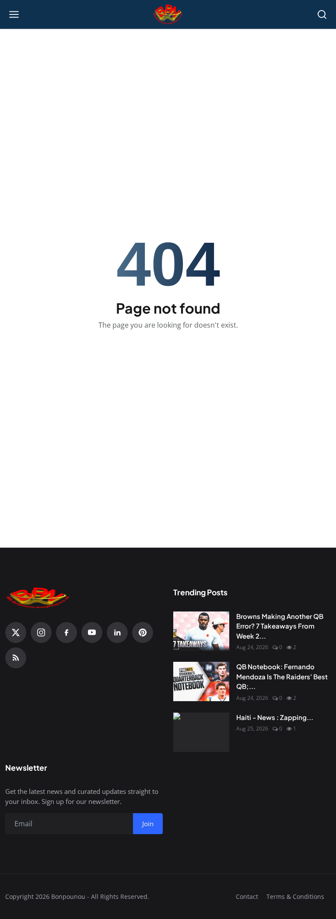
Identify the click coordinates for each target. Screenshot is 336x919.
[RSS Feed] (15, 657)
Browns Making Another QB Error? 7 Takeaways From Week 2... (279, 626)
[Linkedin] (117, 632)
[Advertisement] (168, 92)
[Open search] (322, 14)
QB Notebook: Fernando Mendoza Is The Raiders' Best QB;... (282, 676)
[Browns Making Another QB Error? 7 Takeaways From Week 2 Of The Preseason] (201, 631)
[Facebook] (66, 632)
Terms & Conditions (295, 896)
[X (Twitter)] (15, 632)
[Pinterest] (142, 632)
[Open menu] (14, 14)
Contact (247, 896)
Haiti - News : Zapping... (274, 717)
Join (148, 823)
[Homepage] (168, 14)
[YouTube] (91, 632)
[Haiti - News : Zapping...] (201, 732)
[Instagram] (41, 632)
